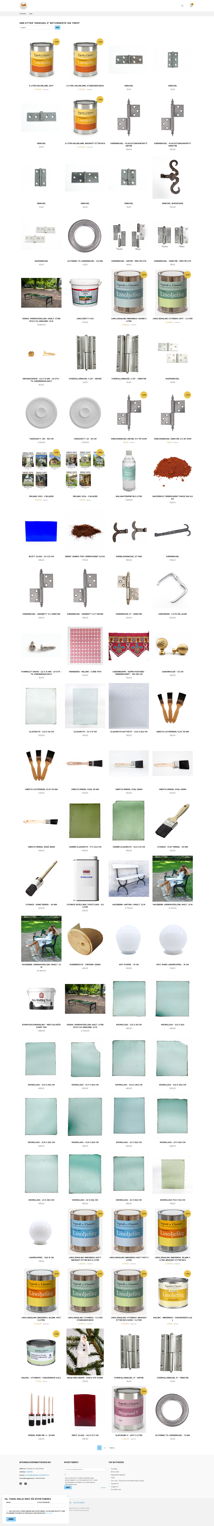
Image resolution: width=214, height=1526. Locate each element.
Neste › (112, 1448)
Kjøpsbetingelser (118, 1475)
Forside (114, 1469)
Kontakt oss (116, 1489)
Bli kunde (115, 1472)
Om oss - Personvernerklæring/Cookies (127, 1481)
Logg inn (114, 1486)
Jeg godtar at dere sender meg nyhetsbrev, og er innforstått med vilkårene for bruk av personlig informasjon (81, 1481)
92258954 (29, 1472)
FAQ (113, 1478)
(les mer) (49, 1513)
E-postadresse (43, 1502)
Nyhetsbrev (79, 1503)
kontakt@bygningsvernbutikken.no (37, 1475)
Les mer (103, 1487)
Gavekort (115, 1483)
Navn (8, 1502)
